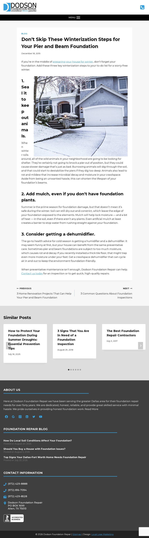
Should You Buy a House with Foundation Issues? (34, 449)
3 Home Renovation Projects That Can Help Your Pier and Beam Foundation (44, 293)
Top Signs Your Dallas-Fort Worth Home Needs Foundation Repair (44, 457)
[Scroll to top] (141, 525)
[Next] (140, 345)
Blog (24, 34)
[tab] (68, 369)
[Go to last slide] (8, 345)
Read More (91, 409)
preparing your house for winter (73, 61)
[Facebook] (6, 417)
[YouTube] (41, 417)
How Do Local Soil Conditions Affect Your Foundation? (37, 440)
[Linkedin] (27, 417)
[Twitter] (34, 417)
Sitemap (77, 534)
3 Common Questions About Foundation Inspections (106, 293)
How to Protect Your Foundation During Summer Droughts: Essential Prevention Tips (24, 339)
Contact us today (32, 273)
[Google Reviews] (13, 417)
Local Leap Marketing (102, 534)
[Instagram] (20, 417)
